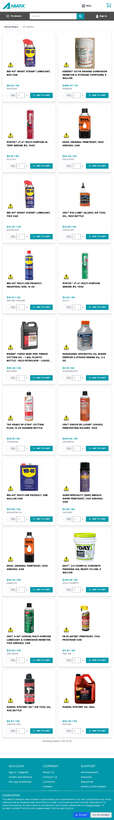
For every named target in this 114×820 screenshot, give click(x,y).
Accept (83, 815)
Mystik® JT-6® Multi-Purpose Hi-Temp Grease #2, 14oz (27, 144)
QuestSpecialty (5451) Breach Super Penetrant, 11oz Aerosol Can (82, 498)
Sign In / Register (19, 772)
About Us (48, 772)
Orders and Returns (20, 777)
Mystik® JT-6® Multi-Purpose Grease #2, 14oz (81, 285)
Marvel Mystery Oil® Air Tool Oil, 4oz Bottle (29, 709)
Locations (49, 781)
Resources (87, 781)
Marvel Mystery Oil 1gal (78, 707)
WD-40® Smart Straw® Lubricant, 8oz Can (28, 73)
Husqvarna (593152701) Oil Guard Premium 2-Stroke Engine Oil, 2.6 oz (84, 357)
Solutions (86, 777)
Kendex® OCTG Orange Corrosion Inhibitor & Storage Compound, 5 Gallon (84, 75)
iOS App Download (20, 781)
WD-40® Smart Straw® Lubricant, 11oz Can (28, 214)
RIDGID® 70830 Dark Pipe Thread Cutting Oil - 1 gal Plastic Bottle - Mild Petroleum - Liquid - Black (29, 357)
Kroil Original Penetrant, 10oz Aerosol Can (83, 144)
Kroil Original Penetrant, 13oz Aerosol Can (27, 568)
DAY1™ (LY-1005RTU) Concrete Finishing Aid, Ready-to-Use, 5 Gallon (81, 569)
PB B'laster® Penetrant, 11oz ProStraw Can (81, 638)
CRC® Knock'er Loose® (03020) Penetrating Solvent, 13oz (82, 426)
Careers (47, 786)
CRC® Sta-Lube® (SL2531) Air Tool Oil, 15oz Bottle (84, 214)
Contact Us (50, 777)
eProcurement (89, 772)
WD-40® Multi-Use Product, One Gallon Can (27, 497)
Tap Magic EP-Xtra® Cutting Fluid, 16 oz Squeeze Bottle (25, 426)
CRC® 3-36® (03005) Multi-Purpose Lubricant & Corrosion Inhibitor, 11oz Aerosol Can (29, 639)
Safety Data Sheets (93, 786)
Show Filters (11, 27)
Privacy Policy (93, 805)
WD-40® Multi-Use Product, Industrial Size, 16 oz (24, 285)
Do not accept (101, 815)
